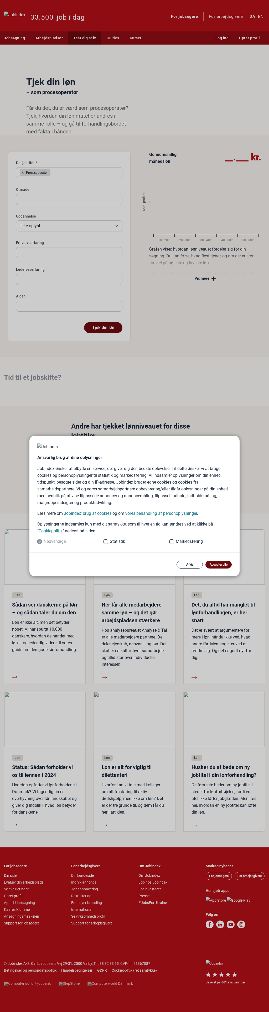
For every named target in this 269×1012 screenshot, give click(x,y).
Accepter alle (218, 564)
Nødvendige (55, 541)
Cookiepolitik (51, 530)
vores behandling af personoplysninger (161, 513)
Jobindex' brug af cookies (87, 513)
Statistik (117, 541)
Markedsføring (189, 541)
